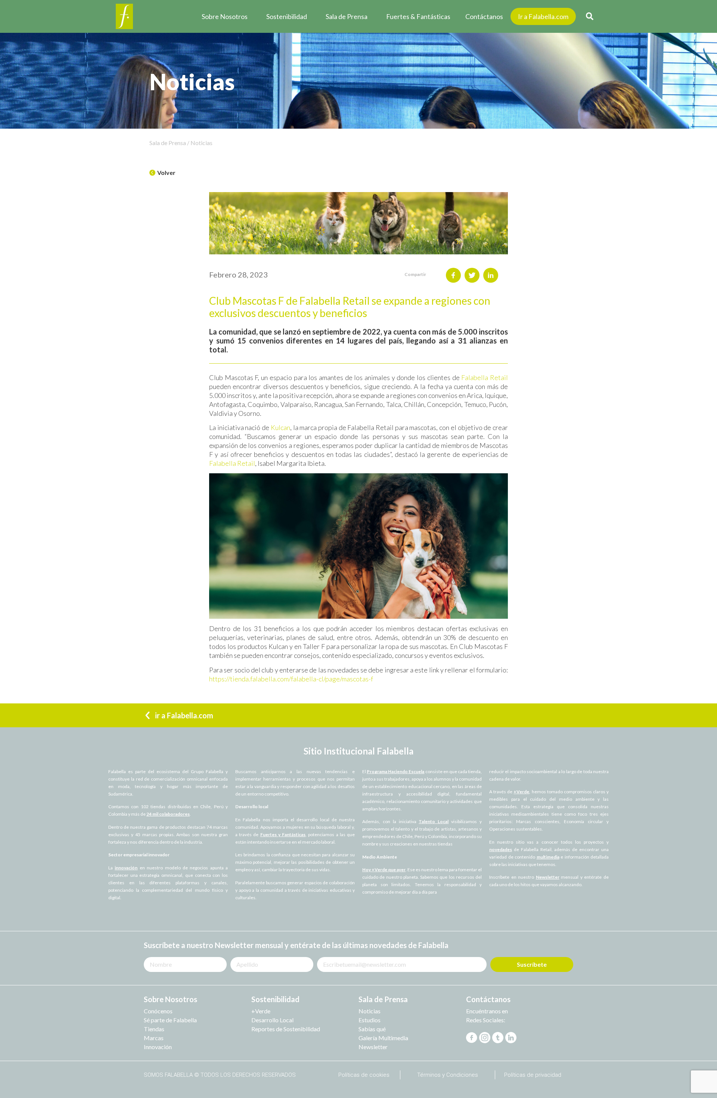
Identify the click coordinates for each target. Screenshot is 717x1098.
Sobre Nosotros (225, 16)
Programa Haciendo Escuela (395, 771)
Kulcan (279, 427)
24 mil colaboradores (168, 814)
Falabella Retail (484, 377)
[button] (162, 173)
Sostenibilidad (286, 16)
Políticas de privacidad (532, 1075)
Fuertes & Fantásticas (418, 16)
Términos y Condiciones (447, 1075)
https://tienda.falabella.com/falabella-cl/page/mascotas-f (291, 679)
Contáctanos (484, 16)
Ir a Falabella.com (543, 16)
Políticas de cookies (363, 1075)
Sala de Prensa (346, 16)
